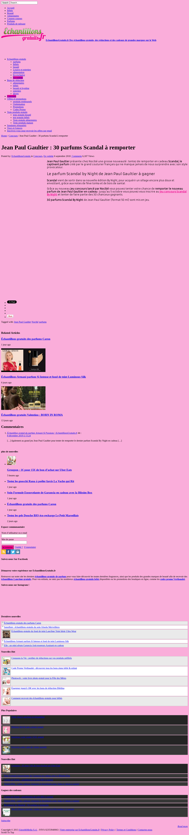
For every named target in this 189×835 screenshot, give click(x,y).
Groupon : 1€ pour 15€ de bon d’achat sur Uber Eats (39, 469)
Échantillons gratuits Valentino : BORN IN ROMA (32, 414)
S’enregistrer (30, 547)
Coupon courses (14, 18)
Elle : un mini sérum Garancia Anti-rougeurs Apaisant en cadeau (34, 645)
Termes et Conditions (126, 830)
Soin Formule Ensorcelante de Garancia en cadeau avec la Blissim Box (49, 492)
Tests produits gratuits (17, 112)
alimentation (18, 72)
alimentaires (18, 83)
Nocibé (35, 322)
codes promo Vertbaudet (172, 579)
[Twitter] (13, 553)
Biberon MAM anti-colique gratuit (27, 727)
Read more (183, 826)
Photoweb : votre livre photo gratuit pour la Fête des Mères (38, 678)
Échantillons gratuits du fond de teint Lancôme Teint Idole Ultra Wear (43, 631)
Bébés (10, 10)
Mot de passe (7, 539)
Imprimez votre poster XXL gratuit (27, 737)
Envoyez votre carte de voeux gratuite (29, 747)
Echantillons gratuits (16, 59)
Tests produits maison (23, 123)
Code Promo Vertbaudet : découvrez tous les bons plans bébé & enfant (44, 668)
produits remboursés (22, 101)
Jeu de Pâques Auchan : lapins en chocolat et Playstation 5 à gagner (42, 809)
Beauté (10, 13)
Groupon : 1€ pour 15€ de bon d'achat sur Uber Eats (35, 765)
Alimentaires (13, 16)
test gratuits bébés (21, 117)
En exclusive (19, 75)
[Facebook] (8, 553)
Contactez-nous (145, 830)
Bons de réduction (15, 80)
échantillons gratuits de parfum (50, 576)
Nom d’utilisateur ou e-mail (14, 533)
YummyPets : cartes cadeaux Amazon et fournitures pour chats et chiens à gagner (41, 784)
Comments (76, 156)
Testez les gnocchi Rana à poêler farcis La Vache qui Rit (40, 481)
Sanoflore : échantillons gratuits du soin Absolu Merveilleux (32, 627)
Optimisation (19, 104)
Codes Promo (19, 109)
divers (16, 93)
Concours (11, 96)
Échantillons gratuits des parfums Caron (25, 338)
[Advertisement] (55, 48)
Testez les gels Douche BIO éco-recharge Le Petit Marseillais (43, 515)
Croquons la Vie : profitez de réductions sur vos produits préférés (41, 658)
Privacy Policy (108, 830)
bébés (15, 85)
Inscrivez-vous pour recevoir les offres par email (29, 131)
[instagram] (17, 553)
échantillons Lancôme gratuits (16, 579)
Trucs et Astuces (14, 128)
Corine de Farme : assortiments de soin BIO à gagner (28, 780)
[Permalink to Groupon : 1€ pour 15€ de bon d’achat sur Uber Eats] (11, 464)
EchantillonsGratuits (21, 156)
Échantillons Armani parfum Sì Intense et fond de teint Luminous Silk (43, 376)
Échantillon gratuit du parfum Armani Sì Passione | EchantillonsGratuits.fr (42, 433)
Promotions (18, 107)
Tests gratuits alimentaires (25, 120)
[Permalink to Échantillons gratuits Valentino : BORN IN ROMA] (23, 409)
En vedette (18, 77)
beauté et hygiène (21, 88)
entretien (17, 91)
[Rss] (3, 553)
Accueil (10, 8)
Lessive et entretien (22, 69)
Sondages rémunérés (16, 125)
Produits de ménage (16, 24)
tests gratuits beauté (22, 115)
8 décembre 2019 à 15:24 (19, 435)
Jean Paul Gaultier (22, 322)
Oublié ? (19, 547)
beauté (16, 67)
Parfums (11, 21)
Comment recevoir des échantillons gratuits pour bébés (36, 698)
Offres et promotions (16, 99)
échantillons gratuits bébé (87, 579)
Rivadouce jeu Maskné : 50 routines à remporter (26, 805)
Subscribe (5, 820)
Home (4, 136)
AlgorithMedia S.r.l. (28, 830)
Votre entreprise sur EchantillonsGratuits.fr (80, 830)
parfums (17, 61)
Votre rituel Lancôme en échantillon (28, 717)
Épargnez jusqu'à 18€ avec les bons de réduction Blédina (37, 688)
